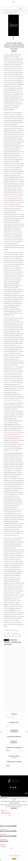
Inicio (5, 10)
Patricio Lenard (14, 52)
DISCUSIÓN (9, 10)
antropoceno (7, 642)
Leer (7, 765)
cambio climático (8, 644)
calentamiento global (16, 642)
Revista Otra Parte (16, 793)
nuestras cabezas (18, 585)
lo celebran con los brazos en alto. (12, 400)
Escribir (8, 765)
